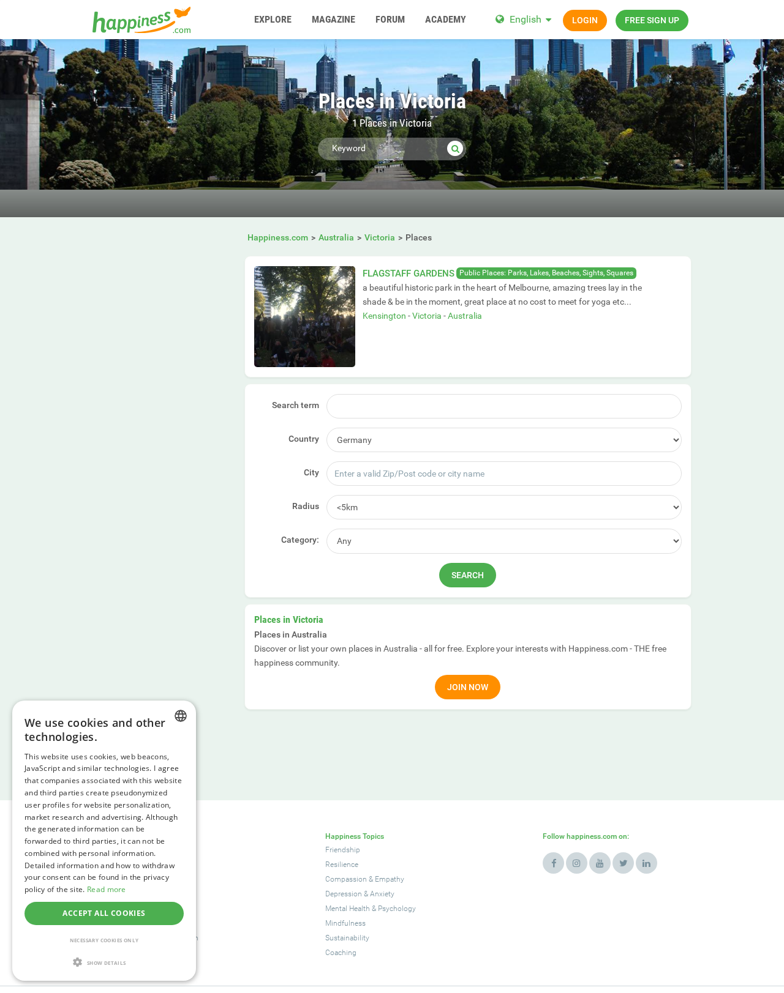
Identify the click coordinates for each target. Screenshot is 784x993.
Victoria (427, 316)
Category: (300, 540)
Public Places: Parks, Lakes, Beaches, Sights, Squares (546, 273)
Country (303, 439)
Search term (295, 405)
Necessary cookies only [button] (104, 940)
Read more (106, 889)
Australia (465, 316)
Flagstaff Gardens (408, 273)
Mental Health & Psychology (370, 908)
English (525, 19)
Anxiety (382, 894)
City (311, 472)
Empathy (389, 879)
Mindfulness (345, 923)
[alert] (104, 841)
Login (585, 20)
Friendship (342, 850)
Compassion (346, 879)
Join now (467, 687)
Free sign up (652, 20)
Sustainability (347, 938)
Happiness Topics (354, 836)
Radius (305, 506)
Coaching (340, 952)
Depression (343, 894)
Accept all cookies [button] (103, 913)
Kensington (384, 316)
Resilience (341, 864)
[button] (104, 962)
